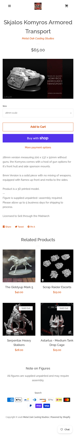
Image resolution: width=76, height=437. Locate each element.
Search (38, 393)
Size (5, 106)
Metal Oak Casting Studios (38, 38)
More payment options (38, 147)
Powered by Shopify (60, 417)
